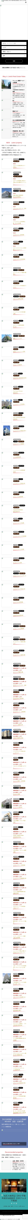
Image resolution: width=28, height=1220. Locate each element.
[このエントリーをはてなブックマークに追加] (10, 1219)
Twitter (11, 1203)
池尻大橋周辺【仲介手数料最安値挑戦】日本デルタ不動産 (12, 1211)
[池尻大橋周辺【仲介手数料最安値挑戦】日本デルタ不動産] (14, 1)
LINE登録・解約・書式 (8, 1206)
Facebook (14, 1203)
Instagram (16, 1203)
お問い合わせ (22, 1206)
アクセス (16, 1206)
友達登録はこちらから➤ (14, 29)
